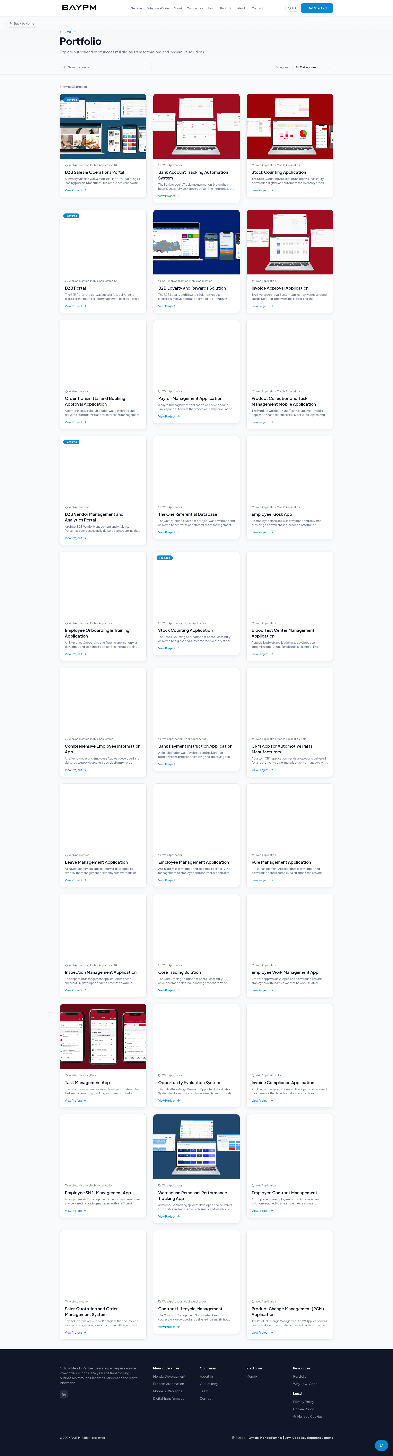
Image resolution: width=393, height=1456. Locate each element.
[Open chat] (381, 1445)
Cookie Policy (303, 1409)
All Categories (306, 67)
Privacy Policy (303, 1402)
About (178, 8)
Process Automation (168, 1384)
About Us (207, 1376)
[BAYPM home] (79, 8)
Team (211, 8)
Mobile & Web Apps (167, 1391)
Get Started (317, 8)
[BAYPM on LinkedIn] (64, 1394)
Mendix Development (169, 1376)
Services (136, 8)
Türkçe (240, 1437)
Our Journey (195, 8)
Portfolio (226, 8)
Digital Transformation (169, 1398)
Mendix (242, 8)
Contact (257, 8)
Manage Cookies (310, 1416)
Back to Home (24, 23)
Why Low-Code (158, 8)
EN (294, 8)
